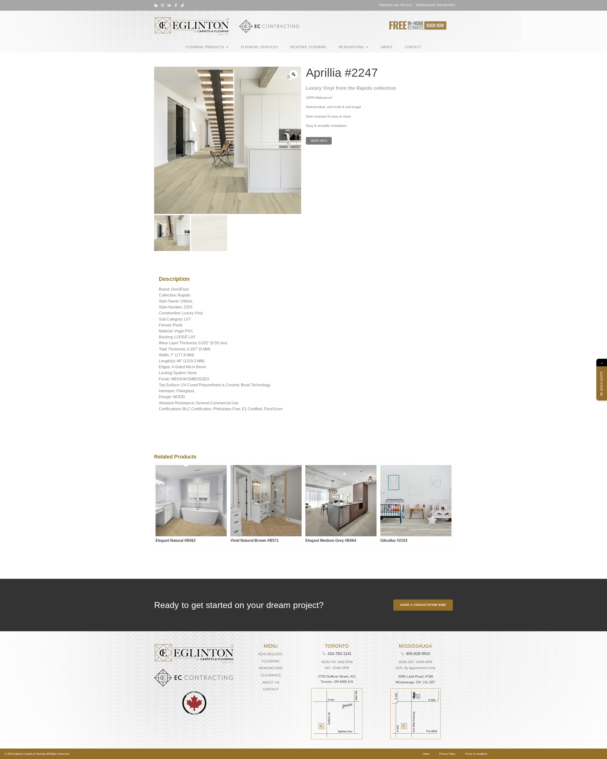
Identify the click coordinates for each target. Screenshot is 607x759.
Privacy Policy (447, 753)
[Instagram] (162, 5)
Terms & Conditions (476, 753)
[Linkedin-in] (169, 5)
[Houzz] (156, 5)
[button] (319, 141)
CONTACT (413, 47)
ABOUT (387, 47)
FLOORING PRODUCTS (205, 47)
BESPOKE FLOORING (308, 47)
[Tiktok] (182, 5)
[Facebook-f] (176, 5)
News (426, 753)
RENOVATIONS (351, 47)
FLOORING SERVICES (259, 47)
